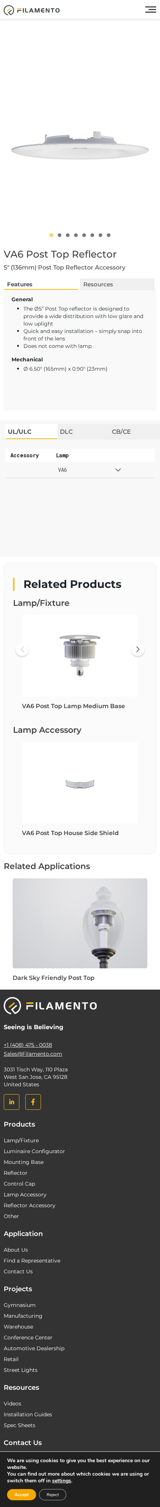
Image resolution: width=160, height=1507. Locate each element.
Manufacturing (23, 1316)
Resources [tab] (98, 284)
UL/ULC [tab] (20, 431)
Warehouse (18, 1327)
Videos (12, 1404)
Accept (22, 1495)
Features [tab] (19, 284)
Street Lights (21, 1370)
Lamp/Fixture (21, 1140)
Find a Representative (32, 1261)
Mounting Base (24, 1162)
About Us (16, 1250)
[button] (51, 235)
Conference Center (28, 1338)
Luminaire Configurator (34, 1151)
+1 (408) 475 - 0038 (28, 1044)
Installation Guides (28, 1414)
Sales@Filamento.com (33, 1053)
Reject (53, 1495)
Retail (11, 1359)
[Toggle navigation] (150, 9)
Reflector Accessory (29, 1205)
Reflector (16, 1173)
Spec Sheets (19, 1425)
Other (11, 1216)
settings (61, 1481)
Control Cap (19, 1184)
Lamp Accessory (25, 1195)
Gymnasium (20, 1305)
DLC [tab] (66, 431)
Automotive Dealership (34, 1348)
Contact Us (18, 1271)
